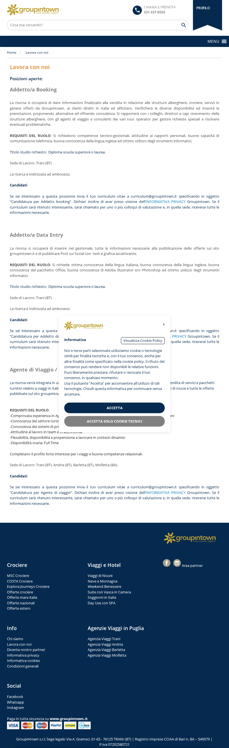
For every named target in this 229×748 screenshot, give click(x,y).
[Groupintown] (33, 9)
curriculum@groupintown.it (154, 196)
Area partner (192, 565)
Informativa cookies (23, 660)
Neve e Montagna (102, 581)
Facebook (15, 696)
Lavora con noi (19, 644)
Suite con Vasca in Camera (109, 592)
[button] (213, 41)
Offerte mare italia (22, 597)
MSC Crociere (18, 575)
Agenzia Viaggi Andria (105, 644)
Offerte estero (18, 608)
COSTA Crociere (20, 581)
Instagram (15, 707)
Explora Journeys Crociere (28, 586)
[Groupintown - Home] (190, 538)
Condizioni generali (23, 666)
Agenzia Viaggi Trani (104, 638)
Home (11, 52)
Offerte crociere (20, 592)
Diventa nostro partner (26, 649)
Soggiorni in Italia (102, 597)
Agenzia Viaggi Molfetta (107, 655)
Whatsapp (15, 702)
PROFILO (202, 8)
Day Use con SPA (101, 602)
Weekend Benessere (104, 586)
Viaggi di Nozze (100, 575)
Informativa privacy (23, 655)
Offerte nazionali (21, 602)
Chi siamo (15, 638)
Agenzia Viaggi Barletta (106, 649)
